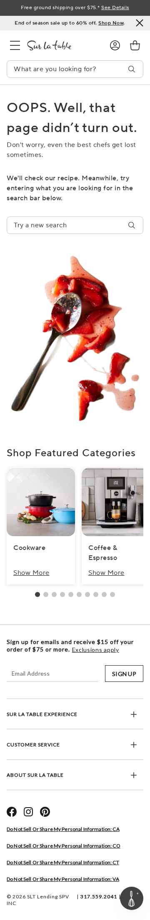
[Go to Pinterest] (45, 812)
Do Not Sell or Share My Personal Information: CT (63, 862)
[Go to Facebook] (12, 812)
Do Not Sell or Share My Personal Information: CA (63, 829)
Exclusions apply (95, 649)
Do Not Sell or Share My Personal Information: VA (63, 879)
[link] (135, 45)
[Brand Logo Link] (62, 45)
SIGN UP (124, 673)
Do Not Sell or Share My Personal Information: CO (63, 846)
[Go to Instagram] (28, 812)
